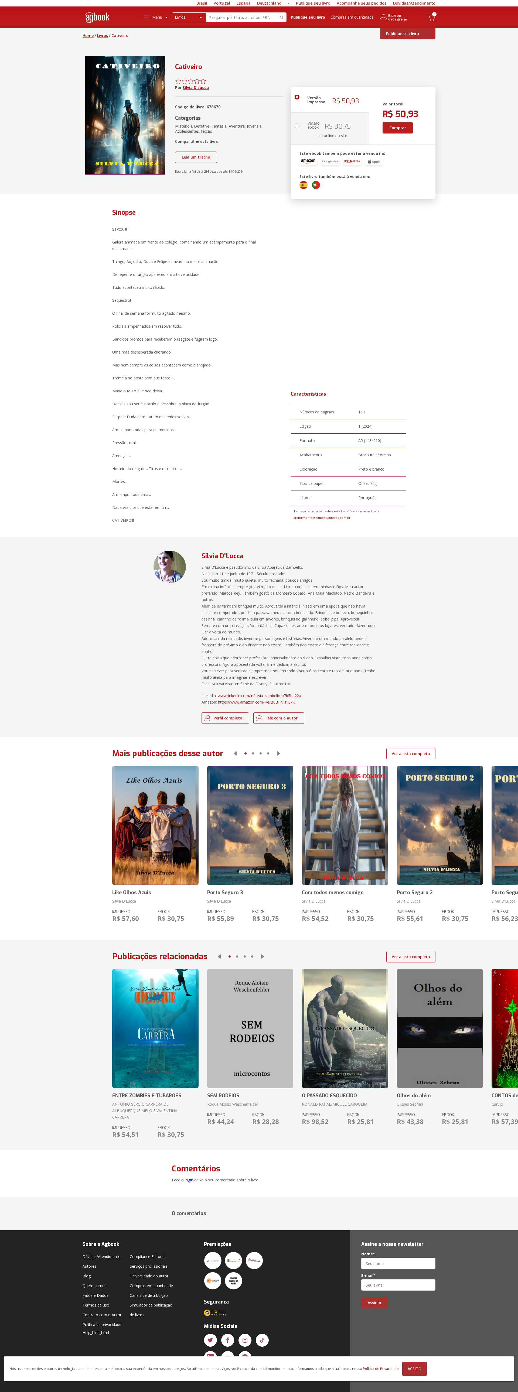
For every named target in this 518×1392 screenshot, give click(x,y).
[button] (235, 753)
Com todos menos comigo (333, 892)
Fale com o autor (281, 718)
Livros (102, 35)
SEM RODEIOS (223, 1095)
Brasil (201, 3)
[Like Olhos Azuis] (155, 825)
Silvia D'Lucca (196, 87)
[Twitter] (210, 1340)
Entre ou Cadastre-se (397, 17)
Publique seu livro (313, 3)
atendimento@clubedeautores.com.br (322, 518)
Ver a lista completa (411, 753)
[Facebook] (227, 1340)
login (189, 1179)
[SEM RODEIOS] (250, 1028)
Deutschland (269, 3)
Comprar (397, 127)
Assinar (374, 1302)
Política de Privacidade (381, 1368)
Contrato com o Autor (102, 1314)
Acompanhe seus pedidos (362, 3)
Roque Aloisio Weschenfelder (232, 1104)
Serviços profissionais (149, 1266)
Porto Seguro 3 (225, 892)
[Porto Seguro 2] (440, 825)
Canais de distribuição (149, 1295)
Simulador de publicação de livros (151, 1309)
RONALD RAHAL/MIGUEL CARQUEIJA (334, 1104)
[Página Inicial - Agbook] (98, 18)
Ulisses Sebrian (410, 1104)
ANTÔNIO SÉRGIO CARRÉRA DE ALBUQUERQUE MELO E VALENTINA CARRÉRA (144, 1111)
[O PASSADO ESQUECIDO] (345, 1028)
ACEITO (414, 1368)
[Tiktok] (262, 1340)
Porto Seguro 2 (415, 892)
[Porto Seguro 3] (250, 825)
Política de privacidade (102, 1324)
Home (88, 35)
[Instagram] (244, 1340)
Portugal (222, 3)
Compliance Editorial (147, 1256)
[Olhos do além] (440, 1028)
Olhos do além (414, 1095)
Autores (89, 1266)
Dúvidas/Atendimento (414, 3)
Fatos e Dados (95, 1295)
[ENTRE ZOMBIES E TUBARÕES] (155, 1028)
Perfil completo (228, 718)
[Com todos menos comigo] (345, 825)
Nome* (368, 1254)
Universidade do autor (149, 1275)
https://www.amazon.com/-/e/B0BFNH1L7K (256, 702)
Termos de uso (96, 1305)
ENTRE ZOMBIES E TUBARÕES (146, 1095)
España (244, 3)
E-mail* (368, 1275)
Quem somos (95, 1285)
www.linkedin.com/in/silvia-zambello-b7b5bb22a (259, 695)
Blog (87, 1275)
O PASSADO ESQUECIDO (329, 1095)
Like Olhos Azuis (131, 892)
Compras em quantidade (352, 17)
